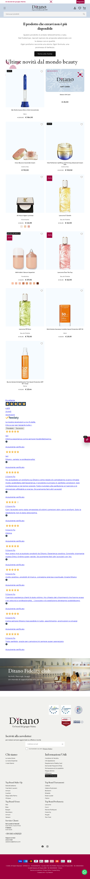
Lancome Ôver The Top (65, 272)
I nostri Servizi (9, 763)
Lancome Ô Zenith (65, 215)
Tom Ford (48, 817)
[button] (4, 8)
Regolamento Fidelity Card (53, 763)
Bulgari (7, 809)
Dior (6, 804)
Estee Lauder (49, 795)
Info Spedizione (50, 761)
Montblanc (9, 812)
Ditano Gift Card (65, 94)
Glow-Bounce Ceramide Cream (25, 163)
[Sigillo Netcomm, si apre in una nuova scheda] (78, 710)
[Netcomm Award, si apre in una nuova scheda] (66, 722)
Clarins (47, 798)
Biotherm (48, 790)
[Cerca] (84, 14)
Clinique (8, 798)
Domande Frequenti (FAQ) (53, 766)
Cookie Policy (56, 870)
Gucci (47, 807)
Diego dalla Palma (11, 795)
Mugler (47, 814)
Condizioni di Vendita (51, 758)
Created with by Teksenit (45, 872)
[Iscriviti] (62, 744)
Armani (7, 790)
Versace (7, 817)
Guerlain (8, 793)
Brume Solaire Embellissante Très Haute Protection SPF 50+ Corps (25, 382)
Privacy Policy (47, 749)
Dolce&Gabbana (10, 785)
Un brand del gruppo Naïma (15, 2)
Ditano (60, 868)
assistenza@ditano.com (13, 842)
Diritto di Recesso (51, 776)
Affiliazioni (48, 773)
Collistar (47, 785)
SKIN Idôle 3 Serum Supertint (25, 272)
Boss (6, 807)
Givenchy (48, 812)
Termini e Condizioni (36, 870)
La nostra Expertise (11, 761)
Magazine (80, 2)
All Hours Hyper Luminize (25, 215)
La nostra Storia (10, 758)
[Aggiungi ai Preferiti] (41, 71)
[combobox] (45, 14)
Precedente (10, 428)
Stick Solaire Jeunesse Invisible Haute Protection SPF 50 (65, 329)
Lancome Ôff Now (25, 329)
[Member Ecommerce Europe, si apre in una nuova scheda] (66, 710)
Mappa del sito (49, 771)
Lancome (48, 804)
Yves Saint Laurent (11, 788)
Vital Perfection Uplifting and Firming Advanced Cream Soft (65, 163)
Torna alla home (45, 54)
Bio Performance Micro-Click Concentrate (25, 110)
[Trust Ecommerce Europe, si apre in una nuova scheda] (54, 710)
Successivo (19, 428)
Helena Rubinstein (51, 788)
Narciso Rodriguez (51, 809)
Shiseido (47, 793)
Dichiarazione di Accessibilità (54, 768)
